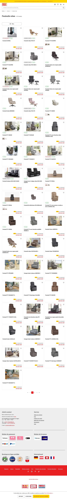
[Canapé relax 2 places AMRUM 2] (33, 265)
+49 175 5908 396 (11, 423)
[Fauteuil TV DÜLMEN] (12, 265)
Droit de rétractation (52, 469)
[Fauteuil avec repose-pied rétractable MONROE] (55, 309)
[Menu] (63, 4)
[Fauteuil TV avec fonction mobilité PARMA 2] (33, 221)
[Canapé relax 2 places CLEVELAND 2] (12, 352)
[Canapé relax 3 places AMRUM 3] (33, 330)
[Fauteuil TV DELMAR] (12, 151)
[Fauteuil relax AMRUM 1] (55, 221)
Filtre (13, 23)
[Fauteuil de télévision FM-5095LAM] (33, 197)
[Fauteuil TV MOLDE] (33, 126)
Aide (35, 424)
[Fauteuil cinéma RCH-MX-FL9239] (12, 173)
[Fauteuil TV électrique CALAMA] (33, 287)
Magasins (6, 469)
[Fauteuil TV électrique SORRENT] (55, 352)
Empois (11, 469)
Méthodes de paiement (39, 420)
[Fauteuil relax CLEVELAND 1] (33, 243)
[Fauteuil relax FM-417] (33, 32)
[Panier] (60, 4)
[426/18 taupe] (49, 44)
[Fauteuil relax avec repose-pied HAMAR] (12, 80)
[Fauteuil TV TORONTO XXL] (12, 309)
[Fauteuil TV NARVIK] (55, 151)
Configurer (28, 496)
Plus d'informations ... (48, 493)
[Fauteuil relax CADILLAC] (12, 330)
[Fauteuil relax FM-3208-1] (33, 56)
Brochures (60, 469)
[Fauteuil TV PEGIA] (55, 173)
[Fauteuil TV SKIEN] (55, 102)
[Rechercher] (63, 7)
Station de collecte (38, 414)
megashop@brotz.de (9, 425)
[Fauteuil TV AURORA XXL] (55, 330)
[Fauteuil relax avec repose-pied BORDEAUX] (12, 243)
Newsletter (17, 469)
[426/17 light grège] (46, 115)
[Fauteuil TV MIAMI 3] (33, 151)
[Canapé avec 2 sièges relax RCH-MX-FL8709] (33, 173)
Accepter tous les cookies (41, 496)
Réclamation (36, 422)
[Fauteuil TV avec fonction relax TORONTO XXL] (55, 126)
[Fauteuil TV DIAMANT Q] (12, 287)
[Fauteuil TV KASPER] (55, 32)
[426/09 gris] (49, 115)
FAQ (35, 416)
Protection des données (40, 469)
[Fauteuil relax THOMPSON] (55, 243)
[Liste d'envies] (57, 4)
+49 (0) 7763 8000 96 (9, 422)
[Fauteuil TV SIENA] (12, 221)
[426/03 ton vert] (46, 44)
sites (15, 416)
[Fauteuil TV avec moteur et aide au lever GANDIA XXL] (55, 197)
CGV (32, 469)
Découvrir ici (50, 1)
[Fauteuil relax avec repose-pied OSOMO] (55, 80)
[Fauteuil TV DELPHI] (55, 287)
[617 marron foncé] (49, 185)
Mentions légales (25, 469)
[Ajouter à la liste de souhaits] (21, 28)
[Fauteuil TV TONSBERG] (55, 265)
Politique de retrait (38, 418)
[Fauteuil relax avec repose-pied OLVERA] (33, 80)
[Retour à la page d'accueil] (4, 4)
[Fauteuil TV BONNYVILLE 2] (33, 352)
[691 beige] (46, 185)
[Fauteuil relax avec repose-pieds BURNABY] (55, 56)
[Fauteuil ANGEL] (12, 32)
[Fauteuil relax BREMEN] (12, 102)
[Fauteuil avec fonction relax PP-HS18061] (33, 309)
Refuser (21, 496)
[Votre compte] (55, 4)
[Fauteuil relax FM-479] (33, 102)
